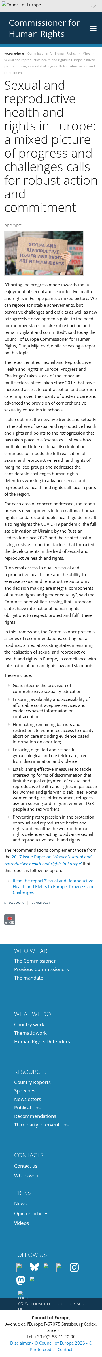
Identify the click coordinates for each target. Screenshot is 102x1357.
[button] (51, 6)
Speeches (24, 1090)
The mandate (28, 977)
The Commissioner (35, 960)
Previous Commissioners (41, 969)
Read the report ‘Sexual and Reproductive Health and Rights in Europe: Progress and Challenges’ (54, 886)
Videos (21, 1223)
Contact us (25, 1166)
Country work (29, 1024)
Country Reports (32, 1082)
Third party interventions (41, 1124)
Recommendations (35, 1116)
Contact (65, 1349)
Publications (27, 1107)
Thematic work (30, 1033)
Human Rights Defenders (42, 1041)
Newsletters (27, 1099)
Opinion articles (31, 1213)
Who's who (26, 1175)
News (20, 1203)
